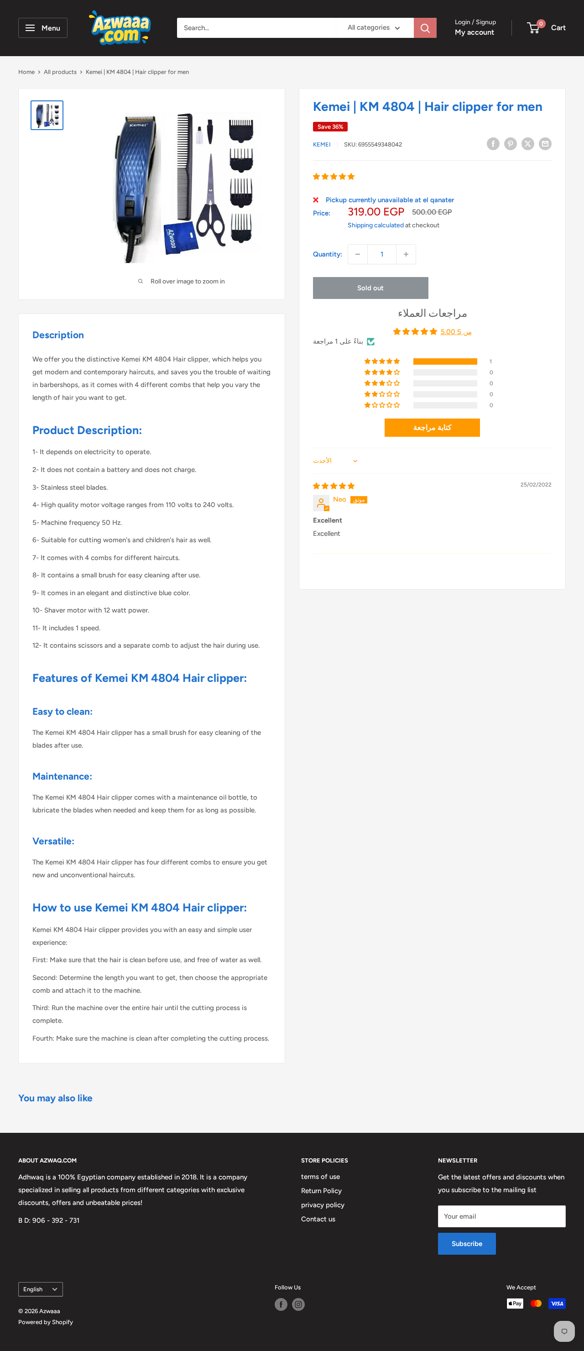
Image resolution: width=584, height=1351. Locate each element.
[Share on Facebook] (493, 143)
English (32, 1289)
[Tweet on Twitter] (527, 143)
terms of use (320, 1177)
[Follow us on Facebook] (281, 1304)
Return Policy (321, 1191)
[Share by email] (545, 143)
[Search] (425, 28)
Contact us (318, 1219)
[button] (334, 177)
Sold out (370, 288)
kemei (322, 144)
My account (474, 32)
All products (60, 71)
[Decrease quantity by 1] (357, 254)
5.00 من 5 (456, 332)
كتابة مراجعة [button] (432, 427)
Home (26, 71)
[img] (334, 486)
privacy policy (322, 1205)
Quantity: (327, 254)
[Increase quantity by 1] (406, 254)
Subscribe (467, 1244)
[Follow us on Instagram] (298, 1304)
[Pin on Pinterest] (510, 143)
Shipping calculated (376, 225)
